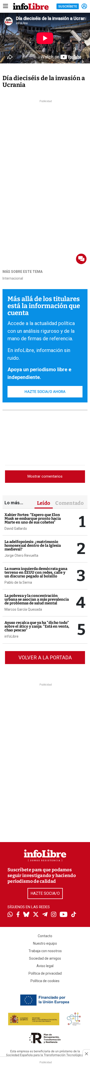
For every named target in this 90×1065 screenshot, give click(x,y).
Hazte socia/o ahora (45, 391)
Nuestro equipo (45, 943)
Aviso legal (45, 966)
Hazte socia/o (45, 893)
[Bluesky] (26, 914)
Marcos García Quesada (23, 609)
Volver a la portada (45, 658)
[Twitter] (36, 914)
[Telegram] (45, 914)
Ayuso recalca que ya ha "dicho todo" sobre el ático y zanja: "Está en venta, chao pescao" (36, 626)
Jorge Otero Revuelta (21, 555)
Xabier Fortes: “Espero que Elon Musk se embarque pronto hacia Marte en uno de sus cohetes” (32, 519)
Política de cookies (45, 981)
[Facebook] (18, 915)
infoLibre (11, 636)
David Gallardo (15, 529)
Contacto (45, 936)
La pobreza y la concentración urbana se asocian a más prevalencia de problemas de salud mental (36, 599)
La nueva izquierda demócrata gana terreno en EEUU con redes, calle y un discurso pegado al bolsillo (35, 572)
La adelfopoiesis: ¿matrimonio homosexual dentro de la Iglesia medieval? (32, 545)
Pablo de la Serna (18, 582)
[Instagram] (53, 914)
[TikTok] (73, 915)
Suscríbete (67, 6)
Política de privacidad (45, 973)
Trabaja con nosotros (45, 951)
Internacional (12, 278)
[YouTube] (64, 915)
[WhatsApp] (10, 914)
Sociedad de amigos (45, 958)
